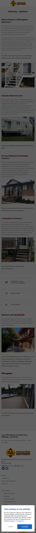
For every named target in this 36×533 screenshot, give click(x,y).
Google (12, 521)
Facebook (20, 521)
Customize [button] (10, 526)
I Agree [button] (24, 527)
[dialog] (18, 518)
